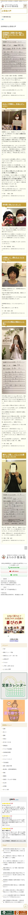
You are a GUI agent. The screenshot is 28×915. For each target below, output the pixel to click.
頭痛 (4, 728)
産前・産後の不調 (7, 765)
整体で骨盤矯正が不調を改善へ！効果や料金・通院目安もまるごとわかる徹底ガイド (13, 901)
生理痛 (4, 786)
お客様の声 (6, 659)
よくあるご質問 (7, 669)
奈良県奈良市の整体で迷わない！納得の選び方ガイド (14, 885)
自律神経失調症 (7, 752)
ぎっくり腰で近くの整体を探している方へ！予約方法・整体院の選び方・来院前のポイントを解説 (14, 862)
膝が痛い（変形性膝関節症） (10, 769)
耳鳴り (4, 738)
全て (3, 19)
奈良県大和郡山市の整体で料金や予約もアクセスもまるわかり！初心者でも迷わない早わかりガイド (14, 874)
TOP (4, 649)
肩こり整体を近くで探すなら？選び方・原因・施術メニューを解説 (13, 856)
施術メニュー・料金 (8, 652)
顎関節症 (5, 745)
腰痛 (4, 735)
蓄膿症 (4, 776)
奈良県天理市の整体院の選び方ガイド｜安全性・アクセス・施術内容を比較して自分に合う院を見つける (14, 850)
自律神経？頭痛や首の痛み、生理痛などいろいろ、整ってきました (13, 35)
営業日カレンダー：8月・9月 (10, 655)
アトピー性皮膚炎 (7, 749)
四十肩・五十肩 (7, 742)
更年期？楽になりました (12, 204)
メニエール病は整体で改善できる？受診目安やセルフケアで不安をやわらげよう (14, 896)
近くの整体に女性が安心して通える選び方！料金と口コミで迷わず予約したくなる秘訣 (14, 890)
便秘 (4, 772)
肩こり (4, 732)
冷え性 (4, 782)
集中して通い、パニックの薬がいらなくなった (13, 455)
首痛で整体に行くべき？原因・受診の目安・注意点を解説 (14, 868)
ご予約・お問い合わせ (8, 665)
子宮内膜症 (6, 762)
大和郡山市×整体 (14, 639)
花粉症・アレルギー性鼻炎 (9, 779)
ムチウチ (5, 755)
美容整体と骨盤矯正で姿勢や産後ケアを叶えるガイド (14, 880)
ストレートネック (7, 759)
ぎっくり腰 (6, 789)
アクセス (5, 662)
